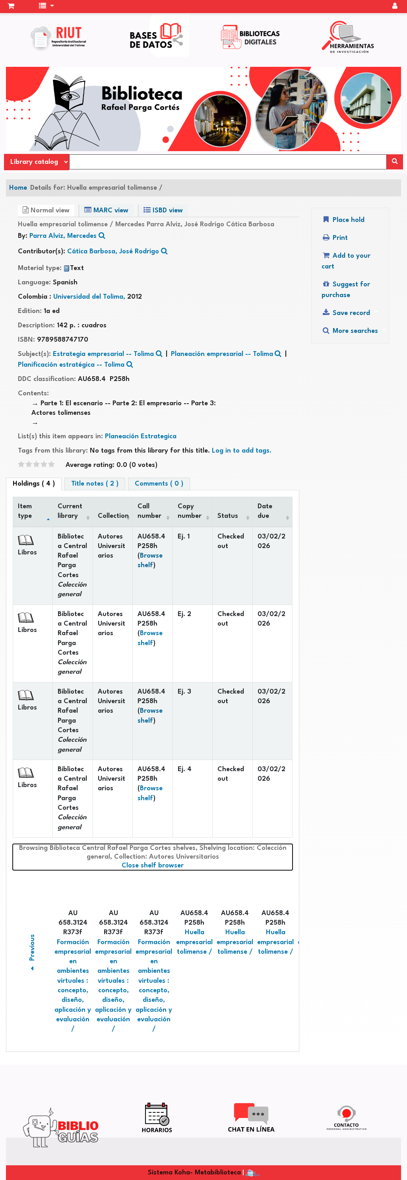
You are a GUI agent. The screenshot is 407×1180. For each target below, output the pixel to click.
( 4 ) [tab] (34, 483)
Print (339, 238)
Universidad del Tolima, (90, 297)
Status (227, 516)
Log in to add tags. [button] (241, 450)
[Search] (395, 161)
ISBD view (167, 210)
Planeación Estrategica (140, 436)
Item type (25, 511)
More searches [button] (355, 331)
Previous (32, 949)
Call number (149, 511)
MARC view (109, 210)
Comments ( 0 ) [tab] (159, 483)
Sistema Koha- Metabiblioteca (194, 1172)
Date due (265, 511)
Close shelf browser (186, 865)
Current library (70, 511)
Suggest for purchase (346, 290)
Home (18, 188)
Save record (351, 313)
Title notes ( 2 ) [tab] (94, 483)
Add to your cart (346, 261)
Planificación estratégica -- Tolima (71, 365)
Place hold (347, 220)
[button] (11, 7)
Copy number (190, 511)
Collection (113, 516)
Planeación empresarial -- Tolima (222, 354)
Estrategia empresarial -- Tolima (103, 354)
